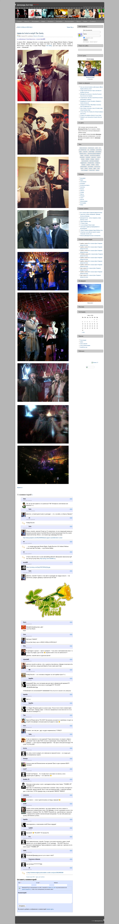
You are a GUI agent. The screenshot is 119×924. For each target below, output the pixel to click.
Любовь (82, 159)
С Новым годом (84, 223)
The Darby (49, 45)
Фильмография (69, 21)
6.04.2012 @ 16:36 (27, 805)
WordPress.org (83, 347)
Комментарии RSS (30, 876)
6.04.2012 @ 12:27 (27, 704)
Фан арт (82, 199)
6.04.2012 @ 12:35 (27, 727)
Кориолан (88, 157)
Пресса (79, 21)
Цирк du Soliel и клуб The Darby (30, 33)
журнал (90, 168)
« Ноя (83, 332)
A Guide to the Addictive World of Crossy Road (90, 115)
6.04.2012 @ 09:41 (27, 528)
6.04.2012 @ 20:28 (27, 829)
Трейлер (92, 164)
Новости (26, 21)
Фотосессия (97, 166)
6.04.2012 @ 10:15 (27, 623)
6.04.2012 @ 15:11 (27, 781)
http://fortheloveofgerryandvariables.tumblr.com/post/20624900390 (45, 872)
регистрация (86, 41)
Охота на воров (85, 161)
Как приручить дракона (95, 155)
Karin (24, 622)
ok (29, 518)
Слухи (81, 197)
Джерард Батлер (25, 5)
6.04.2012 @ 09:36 (30, 519)
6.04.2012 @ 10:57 (27, 661)
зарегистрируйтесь (26, 889)
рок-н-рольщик (84, 170)
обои (98, 168)
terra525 (25, 562)
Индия (82, 155)
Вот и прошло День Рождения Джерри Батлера (91, 212)
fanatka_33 (26, 779)
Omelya (25, 758)
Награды (92, 159)
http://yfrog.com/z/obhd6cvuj (47, 558)
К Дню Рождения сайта (85, 221)
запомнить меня (89, 37)
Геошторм (85, 151)
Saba (30, 734)
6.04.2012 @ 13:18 (30, 735)
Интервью (50, 21)
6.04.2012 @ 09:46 (27, 543)
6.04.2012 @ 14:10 (27, 760)
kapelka (31, 678)
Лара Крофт (93, 157)
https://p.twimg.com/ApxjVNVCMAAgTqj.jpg (38, 567)
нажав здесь (50, 909)
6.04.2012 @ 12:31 (27, 716)
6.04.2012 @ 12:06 (27, 680)
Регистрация (83, 340)
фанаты (97, 170)
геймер (86, 168)
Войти (81, 341)
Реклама (83, 164)
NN (29, 669)
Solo (30, 509)
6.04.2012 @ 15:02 (27, 770)
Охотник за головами (94, 161)
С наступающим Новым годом (87, 225)
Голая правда (91, 151)
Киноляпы (82, 157)
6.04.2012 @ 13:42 (27, 749)
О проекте (93, 21)
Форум (85, 21)
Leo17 (25, 769)
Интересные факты (84, 185)
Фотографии (35, 21)
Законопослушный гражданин (94, 153)
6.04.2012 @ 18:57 (27, 821)
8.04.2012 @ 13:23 (27, 869)
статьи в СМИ (92, 170)
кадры (94, 168)
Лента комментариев (85, 345)
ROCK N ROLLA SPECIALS (24, 27)
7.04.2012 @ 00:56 (27, 852)
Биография (59, 21)
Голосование (98, 151)
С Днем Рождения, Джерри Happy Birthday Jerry (91, 230)
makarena (26, 795)
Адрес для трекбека (40, 876)
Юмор (82, 168)
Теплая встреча (90, 77)
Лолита (98, 157)
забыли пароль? (93, 41)
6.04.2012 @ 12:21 (27, 696)
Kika (24, 646)
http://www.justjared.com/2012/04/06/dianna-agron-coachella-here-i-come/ (42, 537)
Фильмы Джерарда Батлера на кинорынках (90, 235)
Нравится (19, 487)
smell (24, 803)
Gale (24, 499)
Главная (19, 21)
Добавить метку (83, 153)
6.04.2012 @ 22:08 (27, 838)
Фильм (97, 164)
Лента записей (83, 343)
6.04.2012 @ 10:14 (27, 572)
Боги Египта (98, 149)
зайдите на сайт (52, 887)
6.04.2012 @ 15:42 (27, 796)
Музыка (82, 188)
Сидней (88, 164)
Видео (43, 21)
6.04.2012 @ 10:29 (27, 647)
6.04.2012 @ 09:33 (30, 510)
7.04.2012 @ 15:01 (27, 860)
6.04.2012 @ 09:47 (27, 553)
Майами (87, 159)
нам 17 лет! (36, 4)
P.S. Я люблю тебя (82, 149)
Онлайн (82, 192)
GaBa (24, 850)
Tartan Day (70, 27)
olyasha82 (26, 659)
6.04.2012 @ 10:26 (27, 636)
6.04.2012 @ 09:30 (27, 500)
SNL (88, 149)
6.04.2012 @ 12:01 (30, 671)
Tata (24, 715)
